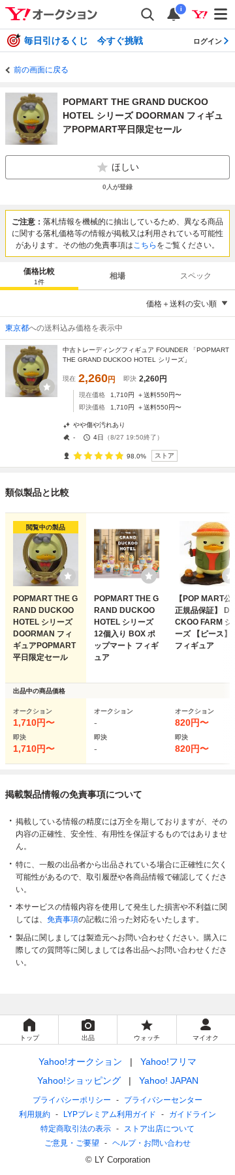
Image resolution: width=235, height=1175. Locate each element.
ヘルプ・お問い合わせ (151, 1143)
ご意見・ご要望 (71, 1143)
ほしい (125, 167)
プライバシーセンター (163, 1100)
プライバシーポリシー (72, 1100)
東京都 (17, 328)
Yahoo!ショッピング (79, 1080)
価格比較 (39, 276)
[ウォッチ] (47, 386)
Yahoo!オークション (80, 1061)
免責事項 (62, 919)
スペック (196, 275)
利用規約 (34, 1114)
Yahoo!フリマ (168, 1061)
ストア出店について (159, 1128)
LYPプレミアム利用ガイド (109, 1114)
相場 (117, 275)
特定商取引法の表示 (75, 1128)
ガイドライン (192, 1114)
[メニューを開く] (221, 14)
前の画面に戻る (41, 69)
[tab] (39, 276)
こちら (145, 245)
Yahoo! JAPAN (168, 1080)
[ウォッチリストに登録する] (68, 576)
